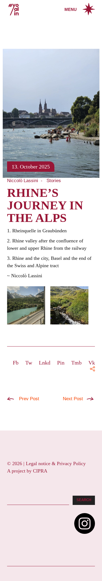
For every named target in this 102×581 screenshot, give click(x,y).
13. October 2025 (31, 166)
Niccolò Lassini (22, 180)
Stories (54, 180)
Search (83, 500)
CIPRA (40, 471)
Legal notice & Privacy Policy (56, 463)
